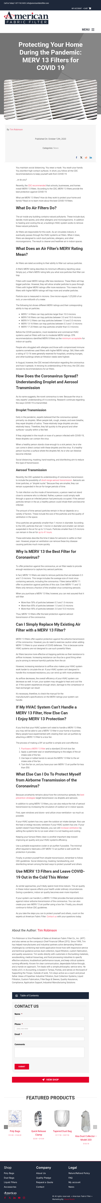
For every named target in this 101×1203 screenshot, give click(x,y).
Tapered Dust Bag (62, 1131)
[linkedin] (14, 1198)
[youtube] (19, 1198)
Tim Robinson (16, 129)
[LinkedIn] (90, 157)
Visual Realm (69, 1199)
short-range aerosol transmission (56, 480)
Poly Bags (15, 1131)
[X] (81, 157)
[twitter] (10, 1198)
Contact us (52, 916)
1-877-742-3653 (20, 3)
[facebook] (5, 1198)
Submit (21, 1067)
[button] (50, 995)
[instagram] (24, 1198)
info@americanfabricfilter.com (38, 3)
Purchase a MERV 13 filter (33, 748)
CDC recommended (37, 185)
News (56, 148)
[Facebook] (76, 157)
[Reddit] (86, 157)
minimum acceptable (72, 338)
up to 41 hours (45, 532)
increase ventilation (70, 828)
